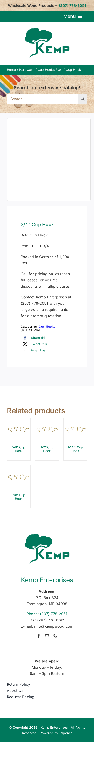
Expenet (65, 733)
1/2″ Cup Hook (47, 449)
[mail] (47, 636)
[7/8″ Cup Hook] (18, 468)
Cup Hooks (47, 326)
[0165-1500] (48, 159)
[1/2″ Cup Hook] (47, 420)
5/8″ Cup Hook (18, 449)
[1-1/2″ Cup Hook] (75, 420)
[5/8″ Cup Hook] (18, 420)
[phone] (55, 636)
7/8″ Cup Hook (18, 497)
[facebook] (39, 636)
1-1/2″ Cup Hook (75, 449)
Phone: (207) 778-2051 (46, 613)
